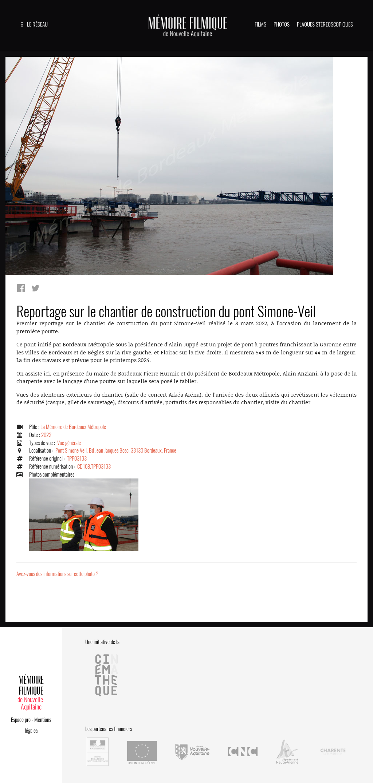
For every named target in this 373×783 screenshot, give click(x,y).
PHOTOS (282, 24)
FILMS (260, 24)
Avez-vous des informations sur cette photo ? (57, 573)
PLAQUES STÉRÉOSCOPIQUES (325, 24)
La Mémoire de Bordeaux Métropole (73, 426)
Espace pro (21, 719)
